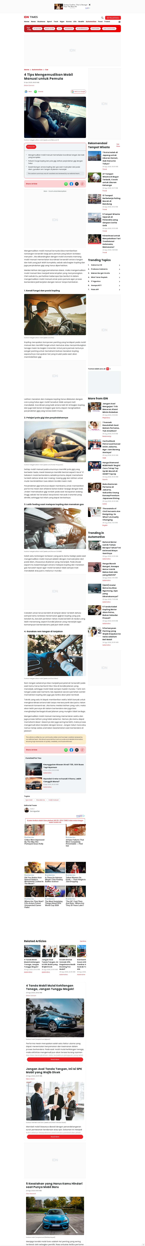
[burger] (119, 22)
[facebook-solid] (71, 184)
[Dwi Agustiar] (26, 810)
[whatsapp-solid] (66, 184)
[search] (102, 17)
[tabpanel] (55, 164)
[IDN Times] (31, 17)
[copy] (82, 184)
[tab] (32, 147)
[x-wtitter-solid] (77, 184)
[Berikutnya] (86, 915)
